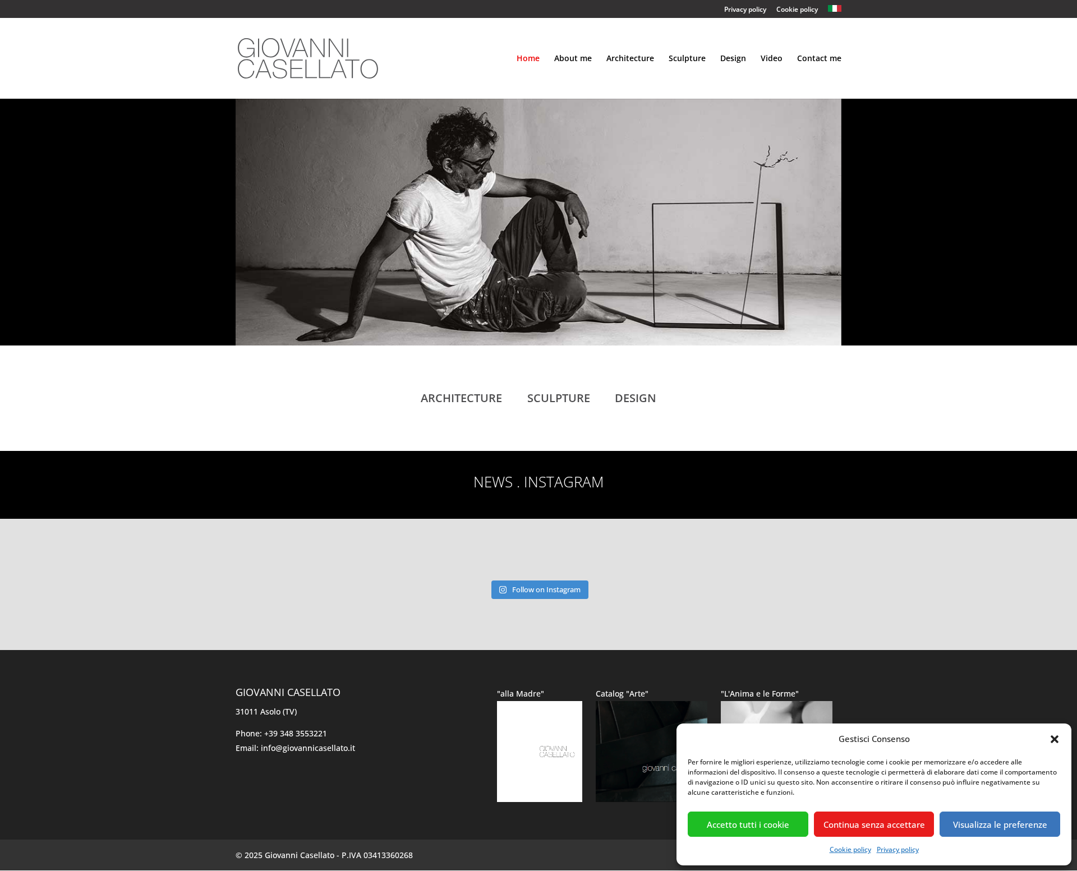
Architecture (630, 58)
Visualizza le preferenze (1000, 824)
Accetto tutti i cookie (748, 824)
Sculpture (687, 58)
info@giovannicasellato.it (308, 748)
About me (573, 58)
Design (733, 58)
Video (772, 58)
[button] (1054, 739)
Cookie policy (850, 849)
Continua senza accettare (874, 824)
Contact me (819, 58)
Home (528, 58)
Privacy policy (898, 849)
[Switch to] (834, 9)
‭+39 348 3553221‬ (295, 733)
